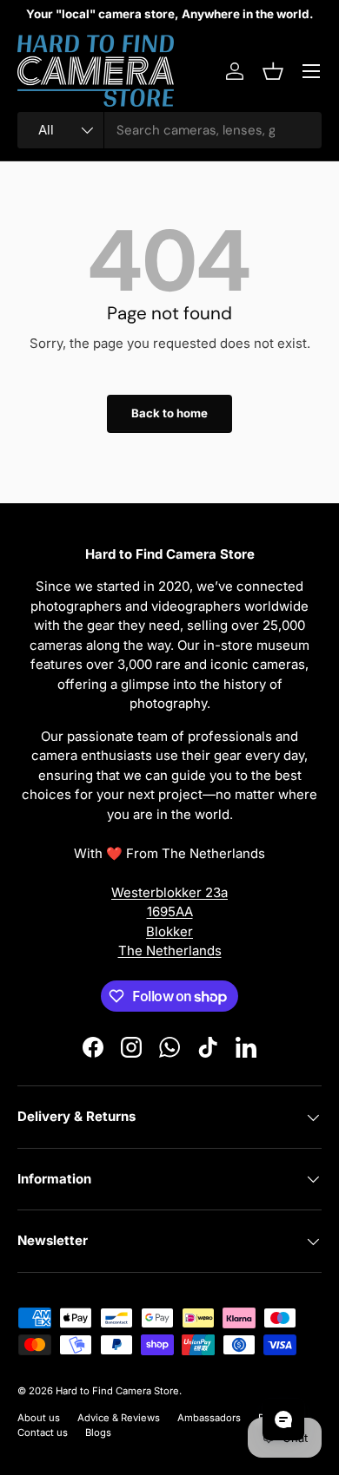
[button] (273, 71)
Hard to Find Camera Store (117, 1391)
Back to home (169, 413)
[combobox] (169, 130)
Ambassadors (209, 1418)
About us (38, 1418)
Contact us (42, 1432)
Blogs (98, 1432)
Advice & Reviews (118, 1418)
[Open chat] (283, 1419)
